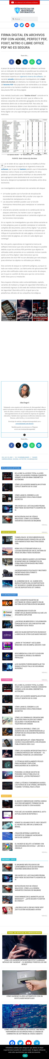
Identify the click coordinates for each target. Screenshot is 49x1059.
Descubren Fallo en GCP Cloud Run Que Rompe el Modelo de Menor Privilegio (29, 656)
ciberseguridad (7, 459)
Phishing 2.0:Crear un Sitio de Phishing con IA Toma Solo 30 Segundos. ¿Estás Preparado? (27, 774)
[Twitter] (24, 435)
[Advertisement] (24, 351)
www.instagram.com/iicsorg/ (24, 423)
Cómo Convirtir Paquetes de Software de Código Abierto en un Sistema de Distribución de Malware (30, 602)
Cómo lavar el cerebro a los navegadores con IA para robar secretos (28, 497)
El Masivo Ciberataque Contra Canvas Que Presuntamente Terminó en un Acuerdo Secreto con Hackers (31, 803)
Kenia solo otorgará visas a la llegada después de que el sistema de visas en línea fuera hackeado (30, 551)
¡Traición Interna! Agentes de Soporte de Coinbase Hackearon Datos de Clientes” (28, 835)
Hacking (15, 459)
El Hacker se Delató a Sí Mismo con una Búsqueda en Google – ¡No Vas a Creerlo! (30, 846)
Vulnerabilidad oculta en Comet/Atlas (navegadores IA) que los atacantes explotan (31, 613)
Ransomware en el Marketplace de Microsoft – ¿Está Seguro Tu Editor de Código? (30, 899)
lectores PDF (8, 84)
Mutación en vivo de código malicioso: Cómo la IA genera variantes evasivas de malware (28, 519)
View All (44, 525)
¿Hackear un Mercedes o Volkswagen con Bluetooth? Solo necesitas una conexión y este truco (30, 623)
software (4, 169)
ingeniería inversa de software (31, 76)
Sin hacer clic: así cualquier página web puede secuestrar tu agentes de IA (30, 508)
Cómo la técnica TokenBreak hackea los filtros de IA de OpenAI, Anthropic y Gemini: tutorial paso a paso (30, 785)
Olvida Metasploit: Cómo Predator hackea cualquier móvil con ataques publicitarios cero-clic (30, 742)
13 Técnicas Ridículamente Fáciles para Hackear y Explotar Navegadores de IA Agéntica (29, 763)
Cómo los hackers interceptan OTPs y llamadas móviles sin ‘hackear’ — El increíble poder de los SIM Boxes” (31, 753)
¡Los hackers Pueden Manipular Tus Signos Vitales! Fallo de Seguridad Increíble (30, 666)
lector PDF (22, 459)
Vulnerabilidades (23, 457)
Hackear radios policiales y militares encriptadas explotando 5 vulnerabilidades (30, 573)
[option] (9, 310)
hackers (23, 169)
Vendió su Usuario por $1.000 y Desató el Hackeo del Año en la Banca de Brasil (30, 825)
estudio (11, 79)
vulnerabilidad (32, 459)
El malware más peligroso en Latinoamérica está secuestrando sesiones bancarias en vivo (29, 867)
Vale (25, 1056)
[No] (46, 1052)
